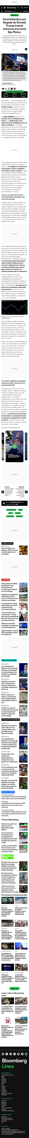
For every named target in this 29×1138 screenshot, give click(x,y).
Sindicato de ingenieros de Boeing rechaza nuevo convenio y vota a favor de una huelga (9, 597)
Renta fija (18, 513)
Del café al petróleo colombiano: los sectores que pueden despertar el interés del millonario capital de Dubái (19, 493)
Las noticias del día (11, 509)
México (3, 1077)
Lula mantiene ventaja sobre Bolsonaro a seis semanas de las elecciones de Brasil (9, 606)
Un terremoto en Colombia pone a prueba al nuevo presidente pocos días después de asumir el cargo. (9, 838)
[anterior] (2, 492)
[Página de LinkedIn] (18, 1054)
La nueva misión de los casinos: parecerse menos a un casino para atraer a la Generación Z (21, 1030)
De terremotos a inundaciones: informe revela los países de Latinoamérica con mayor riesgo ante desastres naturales (9, 878)
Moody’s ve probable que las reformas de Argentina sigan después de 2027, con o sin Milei (7, 935)
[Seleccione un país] (4, 7)
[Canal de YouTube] (10, 1054)
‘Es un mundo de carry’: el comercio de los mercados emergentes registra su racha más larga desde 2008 (9, 771)
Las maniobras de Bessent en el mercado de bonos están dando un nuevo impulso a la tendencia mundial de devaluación (9, 671)
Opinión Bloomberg (8, 792)
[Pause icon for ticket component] (2, 11)
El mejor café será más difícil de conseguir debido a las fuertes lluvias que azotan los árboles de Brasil (9, 784)
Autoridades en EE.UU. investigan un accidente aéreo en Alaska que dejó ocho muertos (7, 957)
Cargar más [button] (14, 988)
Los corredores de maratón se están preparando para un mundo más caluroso (21, 1010)
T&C (2, 1122)
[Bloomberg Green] (14, 856)
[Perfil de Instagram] (14, 1054)
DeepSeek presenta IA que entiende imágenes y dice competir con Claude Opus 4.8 (7, 979)
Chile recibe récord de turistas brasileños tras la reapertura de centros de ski (21, 911)
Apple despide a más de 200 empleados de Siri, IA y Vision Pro (9, 632)
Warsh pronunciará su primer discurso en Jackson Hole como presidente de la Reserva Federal (9, 492)
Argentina (3, 1079)
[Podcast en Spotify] (26, 1054)
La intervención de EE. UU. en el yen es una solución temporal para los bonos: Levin (9, 849)
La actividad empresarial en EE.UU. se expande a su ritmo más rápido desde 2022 (21, 978)
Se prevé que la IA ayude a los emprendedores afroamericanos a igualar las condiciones (9, 758)
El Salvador (4, 1092)
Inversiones (19, 516)
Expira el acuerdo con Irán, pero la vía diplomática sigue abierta (9, 827)
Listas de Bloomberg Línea (7, 1110)
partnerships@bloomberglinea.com (9, 1129)
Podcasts (3, 1109)
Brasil (2, 1076)
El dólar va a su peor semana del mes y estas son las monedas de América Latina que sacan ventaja (9, 712)
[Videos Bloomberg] (14, 820)
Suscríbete (4, 1116)
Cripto (3, 1106)
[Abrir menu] (2, 8)
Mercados (14, 15)
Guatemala (4, 1094)
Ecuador (3, 1086)
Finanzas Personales (6, 1108)
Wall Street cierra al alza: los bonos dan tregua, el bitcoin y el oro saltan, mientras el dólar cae (9, 685)
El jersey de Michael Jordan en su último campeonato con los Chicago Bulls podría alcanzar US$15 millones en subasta (7, 1031)
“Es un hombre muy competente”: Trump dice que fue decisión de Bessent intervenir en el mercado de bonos (10, 616)
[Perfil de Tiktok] (22, 1054)
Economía (3, 1100)
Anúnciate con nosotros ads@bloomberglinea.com (13, 1131)
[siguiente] (26, 492)
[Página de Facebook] (3, 1054)
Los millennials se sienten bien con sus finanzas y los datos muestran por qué (7, 1010)
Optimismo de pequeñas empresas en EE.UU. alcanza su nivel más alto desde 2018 (13, 383)
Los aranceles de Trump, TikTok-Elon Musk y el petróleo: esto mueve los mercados (13, 197)
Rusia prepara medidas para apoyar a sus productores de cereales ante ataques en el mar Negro (9, 587)
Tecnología (4, 1121)
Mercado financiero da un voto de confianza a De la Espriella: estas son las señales (7, 912)
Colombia (3, 1080)
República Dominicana (6, 1093)
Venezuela (3, 1082)
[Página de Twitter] (6, 1054)
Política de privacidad (6, 1118)
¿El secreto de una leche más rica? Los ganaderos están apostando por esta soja (9, 889)
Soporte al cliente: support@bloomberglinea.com (13, 1132)
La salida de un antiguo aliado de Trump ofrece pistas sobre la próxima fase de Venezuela (13, 814)
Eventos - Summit (5, 1128)
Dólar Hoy (3, 1103)
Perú (2, 1085)
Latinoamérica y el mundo (7, 1075)
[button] (26, 49)
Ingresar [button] (26, 7)
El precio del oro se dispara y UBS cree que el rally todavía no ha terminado (9, 551)
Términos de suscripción (7, 1119)
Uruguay (3, 1089)
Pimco (20, 509)
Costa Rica (4, 1090)
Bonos (10, 513)
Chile (2, 1083)
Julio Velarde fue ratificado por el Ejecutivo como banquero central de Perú (20, 957)
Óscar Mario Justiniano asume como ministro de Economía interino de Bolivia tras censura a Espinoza (21, 935)
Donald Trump (10, 516)
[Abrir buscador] (22, 8)
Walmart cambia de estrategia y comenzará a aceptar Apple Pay (9, 625)
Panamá (3, 1087)
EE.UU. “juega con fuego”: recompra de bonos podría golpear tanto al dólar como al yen (9, 698)
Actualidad (4, 1105)
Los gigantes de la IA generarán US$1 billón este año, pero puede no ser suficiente (13, 805)
